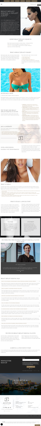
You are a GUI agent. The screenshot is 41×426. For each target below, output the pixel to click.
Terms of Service (36, 370)
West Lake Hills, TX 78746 (21, 403)
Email (23, 358)
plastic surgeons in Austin (12, 209)
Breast (4, 20)
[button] (2, 424)
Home (2, 20)
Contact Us (20, 387)
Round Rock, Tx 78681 (19, 406)
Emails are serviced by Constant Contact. (29, 364)
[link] (34, 422)
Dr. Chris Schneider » (20, 270)
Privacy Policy (33, 370)
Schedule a (20, 382)
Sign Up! (30, 366)
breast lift (29, 231)
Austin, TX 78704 (31, 403)
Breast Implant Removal (10, 20)
